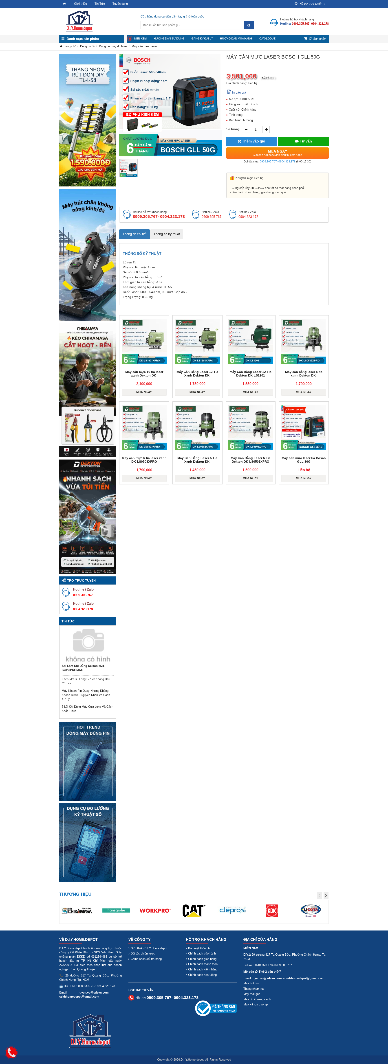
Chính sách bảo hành (202, 953)
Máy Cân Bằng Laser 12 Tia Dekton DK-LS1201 (250, 373)
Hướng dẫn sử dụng (169, 38)
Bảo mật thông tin (199, 948)
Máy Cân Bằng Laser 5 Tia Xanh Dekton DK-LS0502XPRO (197, 461)
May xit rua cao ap (255, 1004)
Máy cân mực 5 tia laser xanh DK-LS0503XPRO (144, 459)
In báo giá (239, 92)
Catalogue (267, 38)
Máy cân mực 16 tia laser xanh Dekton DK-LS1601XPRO (144, 375)
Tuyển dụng (120, 3)
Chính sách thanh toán (203, 964)
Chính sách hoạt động (202, 974)
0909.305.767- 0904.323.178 (277, 161)
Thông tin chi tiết (134, 234)
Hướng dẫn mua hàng (236, 38)
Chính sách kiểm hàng (202, 969)
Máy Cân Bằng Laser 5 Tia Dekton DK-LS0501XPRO (251, 459)
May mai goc (251, 994)
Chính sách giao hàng (202, 959)
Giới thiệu (80, 3)
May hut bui (251, 983)
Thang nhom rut (253, 988)
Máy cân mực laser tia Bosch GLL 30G (304, 459)
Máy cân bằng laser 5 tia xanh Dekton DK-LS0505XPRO (303, 375)
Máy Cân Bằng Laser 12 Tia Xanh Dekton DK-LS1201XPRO (197, 375)
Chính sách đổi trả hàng (146, 959)
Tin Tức (100, 3)
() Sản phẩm (317, 38)
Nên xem (140, 38)
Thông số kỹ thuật (167, 234)
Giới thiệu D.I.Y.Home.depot (149, 948)
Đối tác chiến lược (143, 953)
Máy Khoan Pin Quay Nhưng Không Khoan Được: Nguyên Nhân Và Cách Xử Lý (86, 695)
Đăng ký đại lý (202, 38)
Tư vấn (306, 141)
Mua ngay (277, 153)
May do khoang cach (257, 999)
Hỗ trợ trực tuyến (311, 3)
